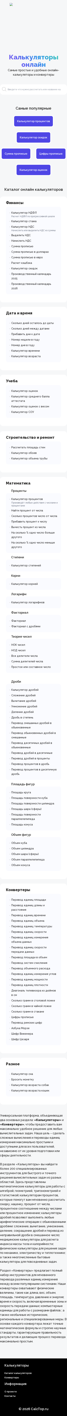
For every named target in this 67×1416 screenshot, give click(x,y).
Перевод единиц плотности (29, 985)
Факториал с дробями (25, 626)
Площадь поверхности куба (29, 797)
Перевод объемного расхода (30, 968)
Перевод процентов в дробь (30, 764)
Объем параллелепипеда (27, 859)
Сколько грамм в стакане (27, 1011)
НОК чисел (18, 644)
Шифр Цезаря (20, 1039)
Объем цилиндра (22, 848)
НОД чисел (18, 650)
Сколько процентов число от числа (34, 516)
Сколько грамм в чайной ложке (31, 1006)
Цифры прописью (51, 153)
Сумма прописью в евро (27, 257)
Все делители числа (24, 655)
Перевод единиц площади (28, 899)
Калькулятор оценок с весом (30, 406)
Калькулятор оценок (33, 169)
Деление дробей (22, 711)
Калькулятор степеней (26, 565)
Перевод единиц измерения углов (33, 973)
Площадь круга (21, 792)
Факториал (18, 620)
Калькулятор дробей (25, 689)
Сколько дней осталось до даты (32, 323)
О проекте (10, 1391)
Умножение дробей (24, 706)
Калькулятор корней (24, 583)
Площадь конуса (22, 824)
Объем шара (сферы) (25, 854)
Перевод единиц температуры (31, 926)
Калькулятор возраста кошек (30, 1090)
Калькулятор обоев (24, 452)
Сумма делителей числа (27, 661)
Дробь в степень (22, 717)
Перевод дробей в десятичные (31, 752)
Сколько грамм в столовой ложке (33, 1000)
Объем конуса (20, 865)
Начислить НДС (21, 240)
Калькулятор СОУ (22, 412)
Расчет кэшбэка (21, 262)
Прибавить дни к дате (25, 334)
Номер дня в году (23, 345)
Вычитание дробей (23, 700)
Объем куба (19, 842)
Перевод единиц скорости (29, 931)
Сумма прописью (16, 153)
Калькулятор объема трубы (29, 458)
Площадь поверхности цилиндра (32, 803)
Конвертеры (11, 1377)
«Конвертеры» (22, 1270)
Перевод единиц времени (28, 915)
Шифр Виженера (22, 1033)
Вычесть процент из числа (28, 527)
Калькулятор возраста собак (30, 1085)
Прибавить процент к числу (29, 521)
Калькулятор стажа (23, 221)
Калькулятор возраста (26, 356)
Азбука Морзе (20, 1028)
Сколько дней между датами (30, 328)
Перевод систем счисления (29, 962)
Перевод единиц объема (27, 920)
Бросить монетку (22, 1079)
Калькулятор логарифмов (27, 602)
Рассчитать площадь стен (28, 447)
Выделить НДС (21, 235)
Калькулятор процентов (33, 121)
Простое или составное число (31, 666)
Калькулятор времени (25, 350)
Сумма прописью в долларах (30, 251)
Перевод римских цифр (26, 1022)
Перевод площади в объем (29, 957)
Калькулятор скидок (33, 137)
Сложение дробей (23, 695)
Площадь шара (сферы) (26, 809)
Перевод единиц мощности (29, 979)
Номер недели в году (25, 339)
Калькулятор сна (22, 1073)
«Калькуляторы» (28, 1164)
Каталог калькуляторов (18, 1373)
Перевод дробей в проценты (30, 758)
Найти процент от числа (27, 510)
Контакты (10, 1396)
